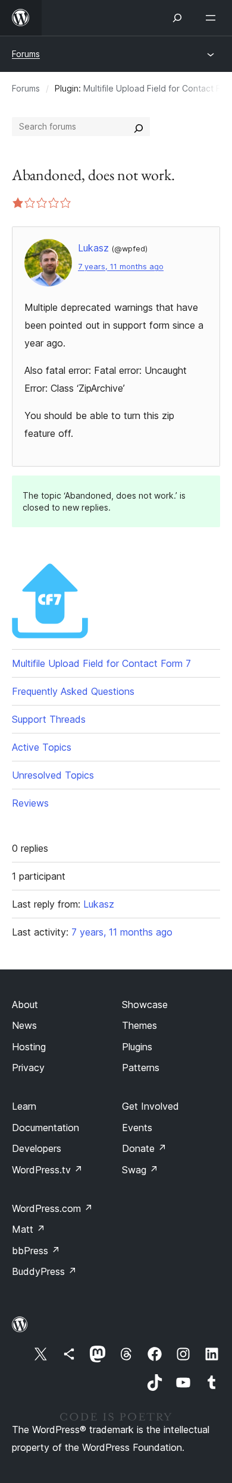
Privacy (28, 1067)
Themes (139, 1025)
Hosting (29, 1047)
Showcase (145, 1004)
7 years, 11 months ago (121, 266)
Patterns (140, 1067)
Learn (24, 1106)
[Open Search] (177, 18)
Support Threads (49, 719)
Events (137, 1127)
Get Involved (150, 1106)
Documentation (45, 1127)
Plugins (137, 1047)
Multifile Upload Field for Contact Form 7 (101, 663)
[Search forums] (138, 126)
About (25, 1004)
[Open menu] (213, 18)
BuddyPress (44, 1271)
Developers (36, 1148)
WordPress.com (52, 1208)
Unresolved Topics (53, 775)
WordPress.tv (47, 1170)
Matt (28, 1229)
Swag (140, 1170)
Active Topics (41, 747)
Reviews (30, 803)
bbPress (36, 1251)
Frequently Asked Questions (73, 691)
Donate (144, 1148)
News (24, 1025)
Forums (26, 54)
